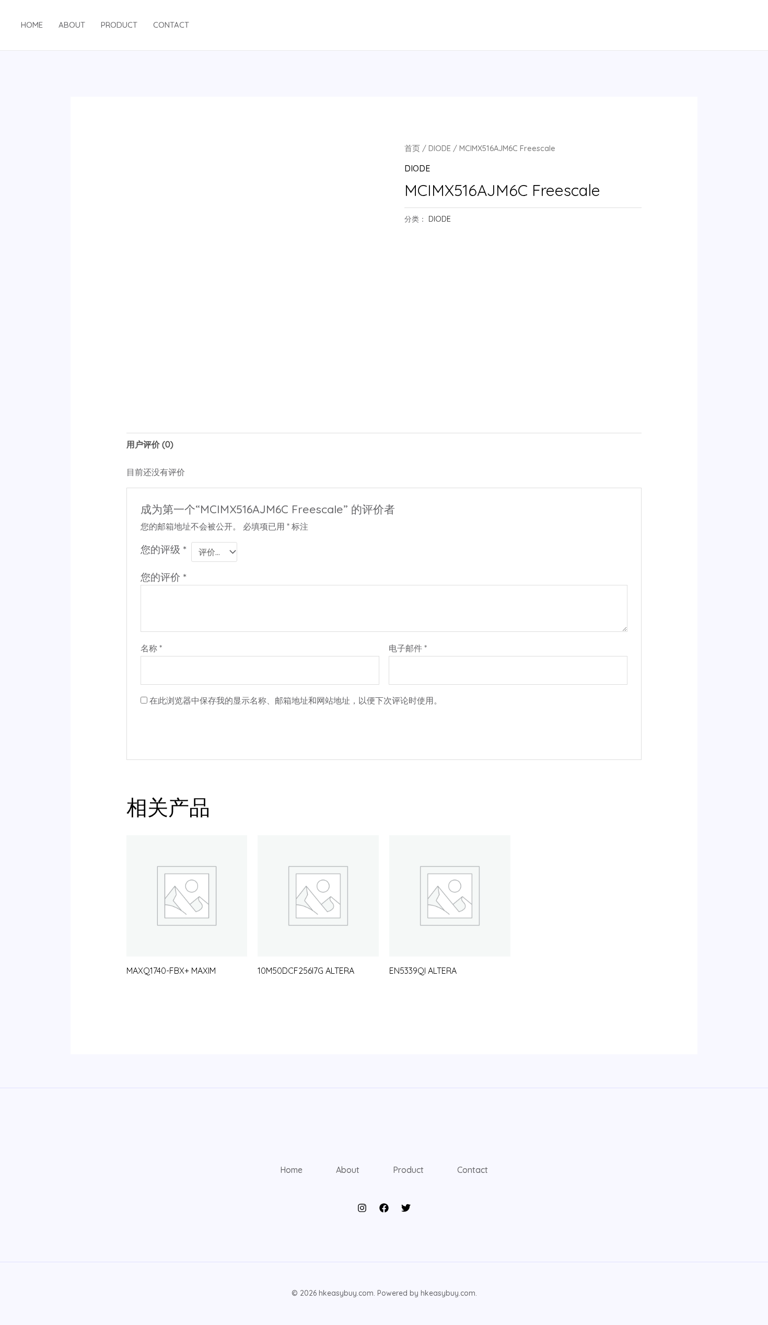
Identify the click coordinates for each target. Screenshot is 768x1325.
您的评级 (163, 549)
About (72, 25)
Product (119, 25)
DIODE (439, 148)
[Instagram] (362, 1208)
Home (32, 25)
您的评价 (163, 577)
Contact (171, 25)
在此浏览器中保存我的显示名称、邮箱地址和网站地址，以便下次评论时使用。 (295, 700)
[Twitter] (406, 1208)
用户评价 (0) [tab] (149, 444)
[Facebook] (384, 1208)
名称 (151, 648)
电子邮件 (408, 648)
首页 (412, 148)
